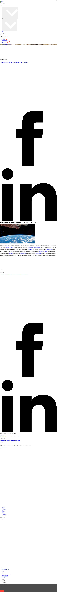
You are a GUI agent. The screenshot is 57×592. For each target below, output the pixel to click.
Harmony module (30, 249)
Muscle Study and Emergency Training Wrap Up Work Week (10, 440)
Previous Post (2, 435)
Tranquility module (30, 247)
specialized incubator (38, 253)
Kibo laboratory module (23, 253)
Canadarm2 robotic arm (49, 249)
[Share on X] (25, 110)
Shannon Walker (13, 247)
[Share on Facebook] (29, 165)
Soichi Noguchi (11, 253)
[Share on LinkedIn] (29, 220)
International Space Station (5, 44)
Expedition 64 (7, 62)
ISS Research (19, 62)
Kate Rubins (7, 247)
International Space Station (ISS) (13, 62)
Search (1, 33)
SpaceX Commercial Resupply (24, 62)
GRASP (2, 251)
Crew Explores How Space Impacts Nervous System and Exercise (10, 436)
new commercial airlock (37, 247)
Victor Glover (45, 251)
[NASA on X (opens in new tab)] (25, 567)
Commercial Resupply (3, 62)
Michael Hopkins (41, 251)
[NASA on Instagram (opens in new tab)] (2, 519)
